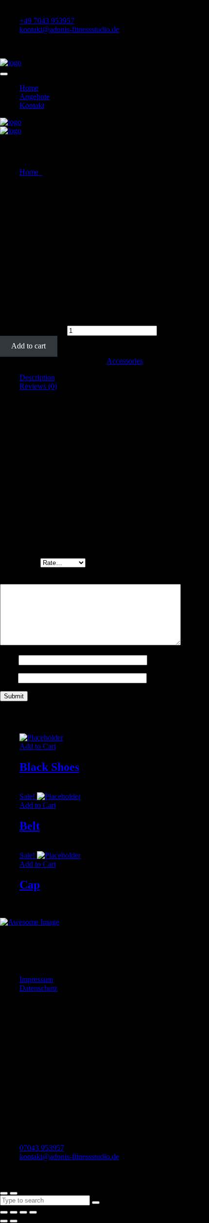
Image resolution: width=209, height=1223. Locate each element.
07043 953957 (41, 1148)
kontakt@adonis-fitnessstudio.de (69, 29)
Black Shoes (49, 767)
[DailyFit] (10, 62)
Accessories (124, 361)
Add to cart (28, 346)
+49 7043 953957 (46, 21)
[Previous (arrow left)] (4, 1221)
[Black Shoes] (41, 737)
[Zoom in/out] (33, 1212)
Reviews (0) (38, 386)
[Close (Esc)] (4, 1212)
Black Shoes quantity (32, 330)
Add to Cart (37, 746)
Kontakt (31, 105)
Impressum (36, 979)
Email (9, 678)
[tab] (114, 377)
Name (9, 660)
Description (37, 377)
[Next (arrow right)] (13, 1221)
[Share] (13, 1212)
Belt (29, 826)
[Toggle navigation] (4, 74)
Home (28, 88)
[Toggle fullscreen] (23, 1212)
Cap (29, 884)
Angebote (34, 96)
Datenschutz (38, 988)
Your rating (20, 562)
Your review (22, 579)
